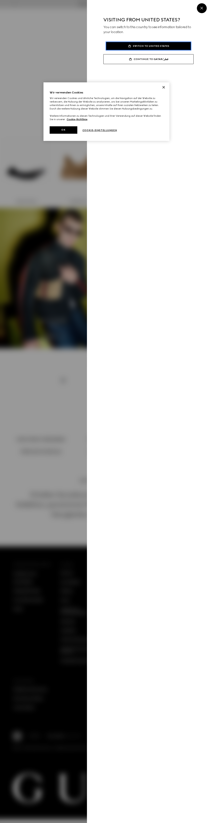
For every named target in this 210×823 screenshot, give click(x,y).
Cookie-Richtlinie (77, 119)
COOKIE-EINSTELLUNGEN (99, 130)
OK (63, 129)
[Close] (202, 8)
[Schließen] (163, 87)
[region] (106, 111)
